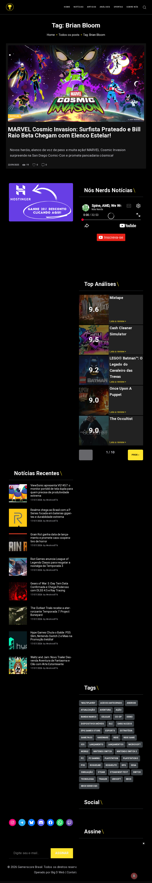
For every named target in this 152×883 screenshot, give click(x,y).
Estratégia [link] (126, 731)
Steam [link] (101, 772)
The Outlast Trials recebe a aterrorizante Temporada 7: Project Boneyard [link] (50, 611)
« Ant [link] (86, 455)
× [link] (144, 843)
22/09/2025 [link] (13, 165)
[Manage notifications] (134, 876)
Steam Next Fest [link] (119, 772)
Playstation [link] (111, 758)
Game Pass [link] (86, 737)
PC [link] (82, 758)
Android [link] (131, 703)
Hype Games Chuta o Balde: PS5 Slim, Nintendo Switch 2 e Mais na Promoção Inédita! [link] (51, 636)
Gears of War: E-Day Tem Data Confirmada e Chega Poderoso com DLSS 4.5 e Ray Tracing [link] (49, 587)
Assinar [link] (61, 853)
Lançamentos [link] (116, 744)
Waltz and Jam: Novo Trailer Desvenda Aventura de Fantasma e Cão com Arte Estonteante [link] (51, 661)
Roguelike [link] (95, 765)
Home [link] (51, 35)
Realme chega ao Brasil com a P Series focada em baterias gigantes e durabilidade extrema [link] (51, 513)
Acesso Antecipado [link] (111, 703)
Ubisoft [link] (116, 779)
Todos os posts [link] (69, 35)
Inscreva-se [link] (113, 237)
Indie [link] (116, 737)
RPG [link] (124, 765)
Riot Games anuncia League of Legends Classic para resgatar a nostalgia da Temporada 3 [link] (50, 562)
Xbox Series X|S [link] (89, 786)
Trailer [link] (103, 779)
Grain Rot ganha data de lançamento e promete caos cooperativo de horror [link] (50, 538)
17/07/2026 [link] (36, 500)
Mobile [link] (84, 751)
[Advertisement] (41, 246)
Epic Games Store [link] (90, 731)
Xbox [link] (128, 779)
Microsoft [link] (134, 744)
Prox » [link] (135, 455)
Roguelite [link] (111, 765)
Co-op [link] (118, 717)
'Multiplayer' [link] (88, 703)
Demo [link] (130, 717)
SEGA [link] (133, 765)
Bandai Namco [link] (88, 717)
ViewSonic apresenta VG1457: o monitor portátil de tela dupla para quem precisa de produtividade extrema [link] (51, 490)
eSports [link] (110, 731)
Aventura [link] (105, 710)
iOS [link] (83, 744)
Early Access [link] (125, 724)
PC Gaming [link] (94, 758)
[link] (10, 5)
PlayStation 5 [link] (130, 758)
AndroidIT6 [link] (52, 500)
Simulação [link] (87, 772)
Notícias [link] (14, 116)
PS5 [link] (83, 765)
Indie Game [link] (129, 737)
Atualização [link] (88, 710)
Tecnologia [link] (87, 779)
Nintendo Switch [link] (102, 751)
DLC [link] (111, 724)
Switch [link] (137, 772)
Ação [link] (119, 710)
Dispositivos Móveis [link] (92, 724)
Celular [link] (105, 717)
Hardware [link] (102, 737)
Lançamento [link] (96, 744)
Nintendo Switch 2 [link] (127, 751)
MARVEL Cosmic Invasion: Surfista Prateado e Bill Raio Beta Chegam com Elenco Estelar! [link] (74, 132)
